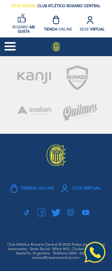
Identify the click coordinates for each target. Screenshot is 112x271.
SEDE (92, 29)
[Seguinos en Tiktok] (26, 212)
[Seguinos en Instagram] (70, 212)
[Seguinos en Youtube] (85, 212)
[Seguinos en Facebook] (41, 212)
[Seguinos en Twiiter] (56, 212)
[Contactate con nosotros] (95, 262)
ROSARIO (23, 29)
